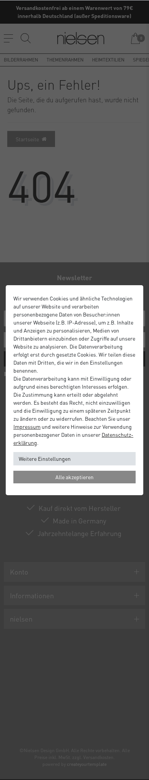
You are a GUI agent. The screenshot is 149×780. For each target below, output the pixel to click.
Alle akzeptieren (74, 476)
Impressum (26, 426)
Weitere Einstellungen (45, 458)
